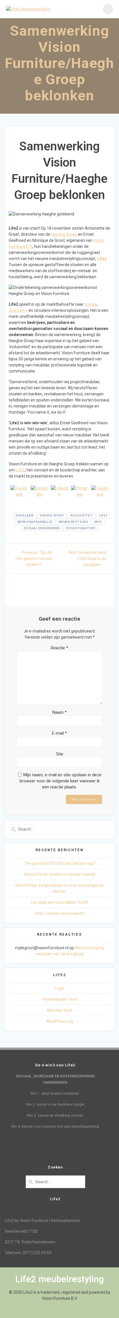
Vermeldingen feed (59, 999)
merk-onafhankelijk (34, 521)
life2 (103, 515)
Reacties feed (59, 1010)
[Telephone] (100, 494)
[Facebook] (19, 494)
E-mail (59, 733)
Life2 (102, 258)
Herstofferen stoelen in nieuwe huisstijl (59, 874)
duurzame (18, 310)
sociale (90, 304)
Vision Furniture (80, 528)
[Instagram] (39, 494)
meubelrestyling (73, 521)
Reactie (59, 647)
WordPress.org (59, 1021)
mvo (98, 521)
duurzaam (25, 515)
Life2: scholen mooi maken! (59, 913)
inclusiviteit (81, 515)
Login (59, 988)
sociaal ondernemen (42, 528)
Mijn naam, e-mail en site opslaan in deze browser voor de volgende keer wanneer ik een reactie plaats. (60, 781)
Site (59, 754)
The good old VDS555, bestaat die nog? (59, 863)
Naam (59, 712)
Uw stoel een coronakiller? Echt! (59, 902)
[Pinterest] (79, 494)
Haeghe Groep (64, 234)
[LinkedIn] (59, 494)
